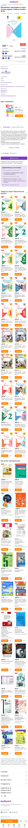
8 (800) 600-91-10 (6, 788)
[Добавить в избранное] (21, 821)
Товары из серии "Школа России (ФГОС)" (12, 192)
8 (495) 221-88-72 (6, 790)
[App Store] (4, 812)
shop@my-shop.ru (6, 792)
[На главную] (14, 2)
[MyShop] (6, 802)
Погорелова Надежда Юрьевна (20, 112)
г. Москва (23, 48)
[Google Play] (14, 812)
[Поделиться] (25, 821)
